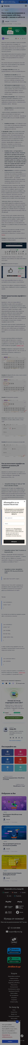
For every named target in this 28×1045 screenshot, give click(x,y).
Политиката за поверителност (13, 529)
